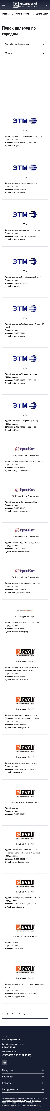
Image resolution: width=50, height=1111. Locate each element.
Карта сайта (7, 1098)
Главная (6, 14)
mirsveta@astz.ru (11, 1039)
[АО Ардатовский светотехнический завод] (25, 5)
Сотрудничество (22, 14)
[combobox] (25, 44)
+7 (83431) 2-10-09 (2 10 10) (16, 1055)
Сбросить (6, 60)
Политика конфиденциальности (26, 1098)
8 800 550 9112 (10, 1047)
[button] (3, 5)
